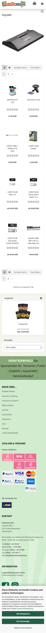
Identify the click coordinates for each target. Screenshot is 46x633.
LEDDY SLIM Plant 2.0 (12, 193)
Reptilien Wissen (8, 391)
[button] (4, 67)
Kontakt (5, 410)
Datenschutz (7, 415)
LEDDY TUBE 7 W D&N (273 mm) (12, 148)
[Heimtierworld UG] (13, 4)
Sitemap (5, 429)
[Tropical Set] (23, 311)
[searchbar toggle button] (42, 11)
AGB (3, 424)
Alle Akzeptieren (23, 614)
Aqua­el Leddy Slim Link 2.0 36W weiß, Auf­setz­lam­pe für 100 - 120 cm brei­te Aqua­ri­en (33, 241)
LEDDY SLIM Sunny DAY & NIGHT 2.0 (33, 194)
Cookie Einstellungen (10, 433)
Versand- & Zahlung (10, 396)
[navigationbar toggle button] (42, 4)
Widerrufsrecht (8, 405)
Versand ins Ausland (10, 401)
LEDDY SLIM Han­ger (33, 147)
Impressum (6, 419)
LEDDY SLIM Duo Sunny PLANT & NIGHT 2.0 (12, 241)
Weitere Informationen (23, 628)
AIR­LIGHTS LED (33, 100)
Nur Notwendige (23, 621)
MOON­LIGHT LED (12, 101)
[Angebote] (41, 298)
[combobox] (20, 67)
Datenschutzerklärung (25, 609)
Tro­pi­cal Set (23, 324)
